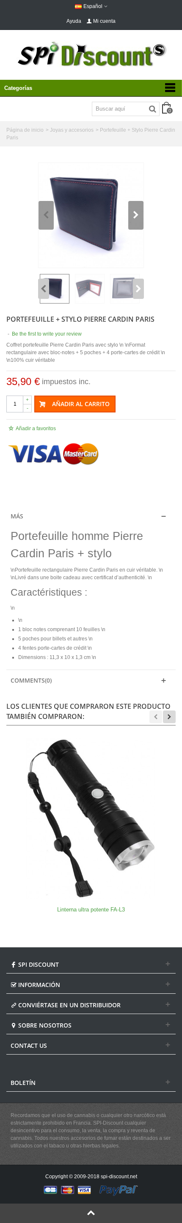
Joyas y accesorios (72, 130)
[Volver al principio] (91, 1213)
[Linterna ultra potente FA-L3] (91, 818)
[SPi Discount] (91, 54)
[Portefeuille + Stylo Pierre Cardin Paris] (91, 215)
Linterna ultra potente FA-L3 (91, 909)
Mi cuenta (104, 21)
